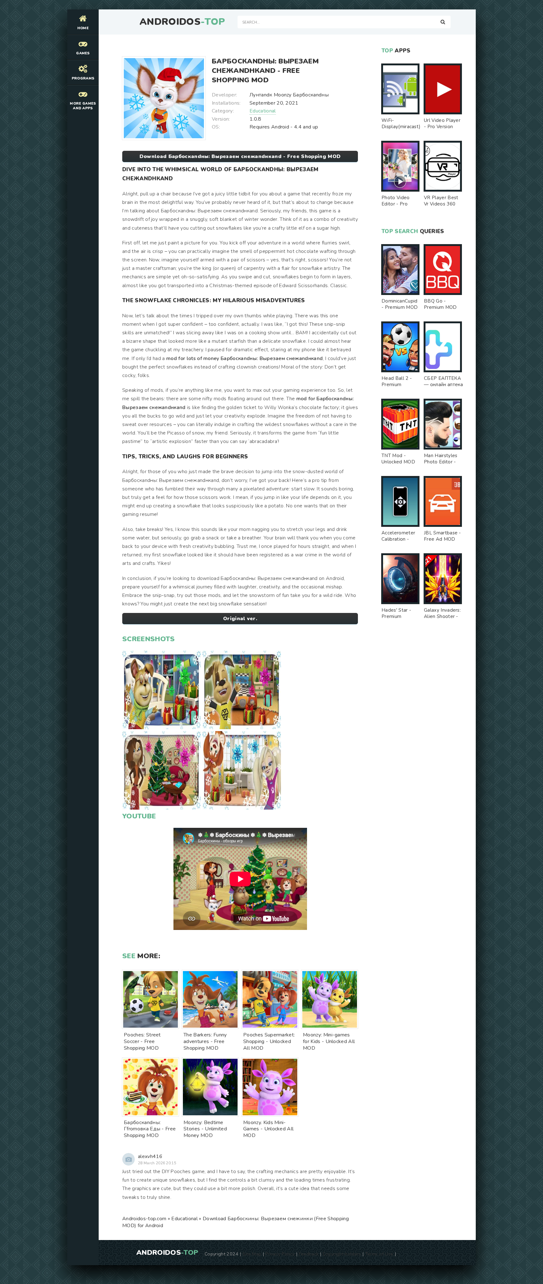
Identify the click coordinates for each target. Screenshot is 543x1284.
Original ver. (240, 618)
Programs (83, 78)
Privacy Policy (279, 1254)
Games (83, 53)
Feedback (309, 1254)
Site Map (252, 1254)
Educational (263, 110)
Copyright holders (342, 1254)
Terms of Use (379, 1254)
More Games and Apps (83, 106)
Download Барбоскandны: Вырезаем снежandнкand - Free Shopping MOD (240, 156)
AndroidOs (182, 22)
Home (83, 28)
